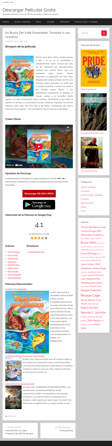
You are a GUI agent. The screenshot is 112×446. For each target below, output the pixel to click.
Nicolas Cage (90, 295)
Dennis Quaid (93, 250)
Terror (38, 22)
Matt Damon (97, 283)
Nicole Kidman (88, 300)
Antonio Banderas (90, 227)
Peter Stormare (93, 304)
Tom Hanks (93, 320)
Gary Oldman (90, 257)
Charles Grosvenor (37, 252)
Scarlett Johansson (88, 317)
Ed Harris (100, 250)
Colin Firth (84, 250)
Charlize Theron (86, 247)
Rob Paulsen (13, 271)
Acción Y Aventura (22, 22)
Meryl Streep (85, 286)
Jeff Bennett (13, 258)
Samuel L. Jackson (93, 312)
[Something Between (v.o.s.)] (94, 112)
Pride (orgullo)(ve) (88, 89)
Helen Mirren (85, 260)
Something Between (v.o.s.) (92, 133)
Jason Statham (88, 264)
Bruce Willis (88, 242)
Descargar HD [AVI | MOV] (39, 193)
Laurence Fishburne (95, 275)
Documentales (87, 203)
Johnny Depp (99, 268)
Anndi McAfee (14, 252)
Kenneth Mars (13, 265)
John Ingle (12, 262)
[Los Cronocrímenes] (92, 153)
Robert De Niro (89, 307)
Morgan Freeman (91, 290)
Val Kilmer (90, 324)
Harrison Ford (100, 257)
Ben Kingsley (95, 235)
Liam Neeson (88, 279)
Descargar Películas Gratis (29, 10)
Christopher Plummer (98, 247)
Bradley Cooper (89, 238)
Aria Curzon (12, 255)
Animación (64, 22)
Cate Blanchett (101, 243)
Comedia (50, 22)
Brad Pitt (98, 238)
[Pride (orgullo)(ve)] (94, 69)
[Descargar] (39, 209)
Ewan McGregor (89, 253)
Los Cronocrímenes (89, 171)
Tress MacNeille (14, 278)
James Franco (95, 260)
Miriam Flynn (13, 268)
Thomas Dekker (14, 275)
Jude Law (84, 272)
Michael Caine (96, 286)
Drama (6, 22)
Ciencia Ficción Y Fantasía (86, 22)
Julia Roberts (92, 272)
